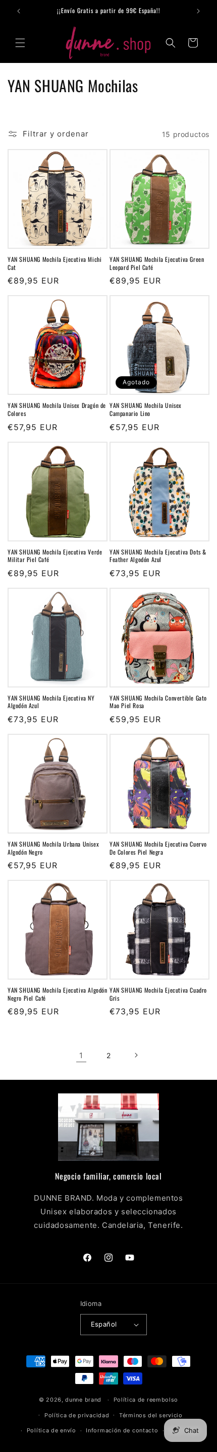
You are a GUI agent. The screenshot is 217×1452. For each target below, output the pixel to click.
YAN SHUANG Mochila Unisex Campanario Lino (146, 409)
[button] (20, 43)
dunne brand (83, 1399)
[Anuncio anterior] (19, 11)
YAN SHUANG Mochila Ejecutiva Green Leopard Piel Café (157, 263)
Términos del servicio (151, 1415)
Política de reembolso (146, 1399)
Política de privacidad (76, 1415)
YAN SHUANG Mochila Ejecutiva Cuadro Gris (158, 994)
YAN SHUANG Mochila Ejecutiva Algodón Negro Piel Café (57, 994)
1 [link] (81, 1055)
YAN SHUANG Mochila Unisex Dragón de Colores (57, 409)
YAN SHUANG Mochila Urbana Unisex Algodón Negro (53, 848)
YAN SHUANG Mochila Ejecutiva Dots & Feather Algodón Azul (158, 556)
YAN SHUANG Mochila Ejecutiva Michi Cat (54, 263)
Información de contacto (122, 1430)
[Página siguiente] (136, 1055)
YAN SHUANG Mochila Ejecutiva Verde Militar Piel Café (55, 556)
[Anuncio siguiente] (198, 11)
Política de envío (51, 1430)
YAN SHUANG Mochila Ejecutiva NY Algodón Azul (51, 702)
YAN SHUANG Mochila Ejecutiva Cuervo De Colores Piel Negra (158, 848)
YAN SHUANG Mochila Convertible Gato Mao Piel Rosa (158, 702)
